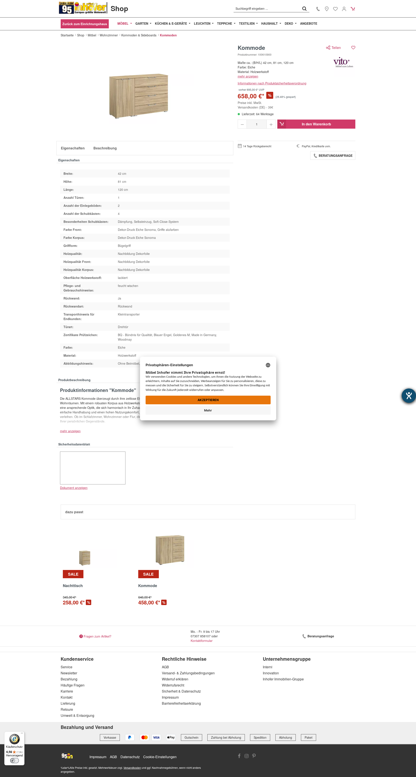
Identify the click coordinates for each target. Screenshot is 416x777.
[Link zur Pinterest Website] (254, 756)
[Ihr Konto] (344, 8)
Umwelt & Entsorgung (77, 715)
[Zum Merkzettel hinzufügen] (353, 47)
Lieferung (68, 703)
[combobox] (267, 8)
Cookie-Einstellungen (160, 756)
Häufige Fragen (72, 685)
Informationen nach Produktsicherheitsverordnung (272, 83)
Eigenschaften (73, 148)
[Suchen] (304, 8)
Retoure (67, 709)
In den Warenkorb (316, 123)
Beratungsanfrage (335, 155)
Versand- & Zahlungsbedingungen (188, 672)
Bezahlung (69, 679)
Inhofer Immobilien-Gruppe (283, 679)
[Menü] (21, 734)
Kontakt (66, 697)
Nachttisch (73, 585)
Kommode (147, 585)
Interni (267, 666)
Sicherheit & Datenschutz (181, 691)
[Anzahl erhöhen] (271, 124)
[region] (144, 91)
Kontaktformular (202, 640)
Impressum (170, 697)
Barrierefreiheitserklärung (181, 703)
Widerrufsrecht (173, 685)
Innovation (271, 672)
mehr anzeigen (248, 76)
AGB (165, 666)
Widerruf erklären (175, 679)
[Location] (326, 8)
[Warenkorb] (352, 8)
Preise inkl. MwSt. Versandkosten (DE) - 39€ (255, 104)
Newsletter (69, 672)
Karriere (67, 691)
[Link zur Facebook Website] (239, 756)
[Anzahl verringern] (242, 124)
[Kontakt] (318, 8)
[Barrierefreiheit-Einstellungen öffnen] (409, 395)
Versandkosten (132, 767)
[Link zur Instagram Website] (246, 756)
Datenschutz (130, 756)
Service (66, 666)
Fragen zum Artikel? (97, 636)
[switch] (14, 760)
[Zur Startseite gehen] (83, 8)
